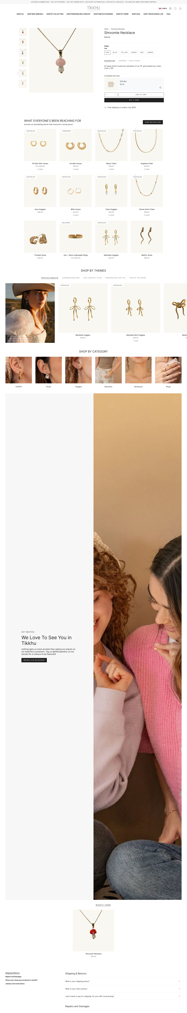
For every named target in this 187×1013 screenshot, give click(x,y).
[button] (55, 14)
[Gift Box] (110, 84)
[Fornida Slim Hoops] (40, 145)
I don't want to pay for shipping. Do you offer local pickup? (89, 996)
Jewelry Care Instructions (15, 983)
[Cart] (180, 8)
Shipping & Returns (12, 973)
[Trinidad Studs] (40, 237)
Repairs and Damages (13, 976)
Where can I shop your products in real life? (21, 980)
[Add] (160, 87)
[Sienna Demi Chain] (147, 191)
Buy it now (134, 100)
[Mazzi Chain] (111, 145)
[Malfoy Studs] (147, 237)
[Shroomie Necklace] (93, 930)
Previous (29, 60)
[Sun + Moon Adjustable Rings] (76, 237)
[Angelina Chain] (147, 145)
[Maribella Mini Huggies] (135, 308)
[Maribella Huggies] (111, 237)
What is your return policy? (76, 989)
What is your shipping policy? (77, 981)
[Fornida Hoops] (76, 145)
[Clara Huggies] (111, 191)
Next (184, 308)
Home (106, 29)
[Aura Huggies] (40, 191)
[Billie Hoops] (76, 191)
